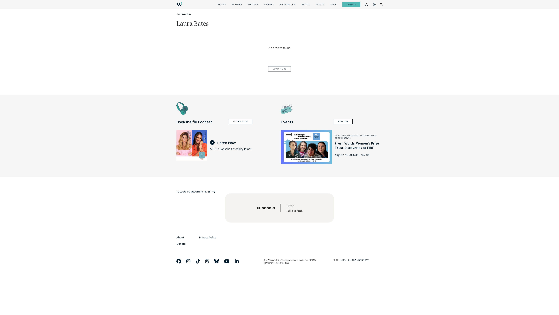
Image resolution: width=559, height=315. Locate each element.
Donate (351, 4)
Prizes (222, 4)
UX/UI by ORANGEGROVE (355, 260)
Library (269, 4)
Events (320, 4)
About (306, 4)
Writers (253, 4)
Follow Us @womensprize (193, 192)
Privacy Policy (207, 237)
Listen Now (240, 121)
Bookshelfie (288, 4)
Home (178, 14)
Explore (343, 121)
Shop (333, 4)
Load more (279, 69)
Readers (237, 4)
